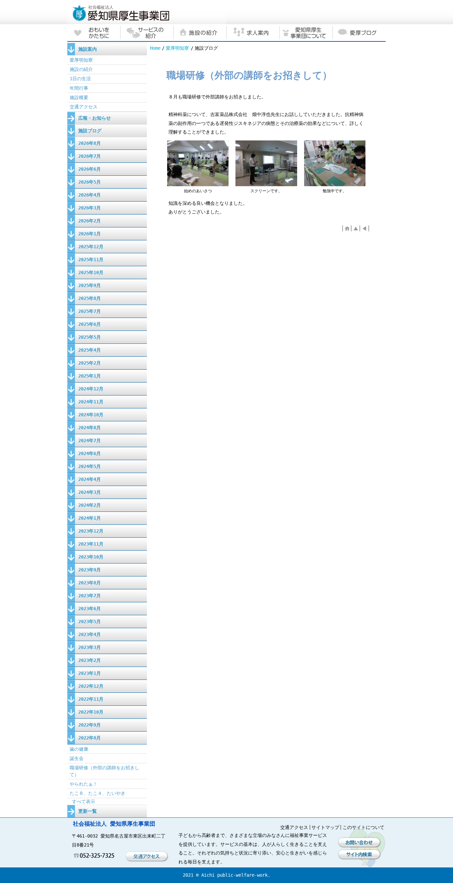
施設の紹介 (81, 69)
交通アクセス (83, 106)
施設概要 (79, 97)
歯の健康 (79, 749)
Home (155, 48)
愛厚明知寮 (177, 48)
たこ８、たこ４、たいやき (97, 793)
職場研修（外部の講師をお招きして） (104, 771)
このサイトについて (363, 827)
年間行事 (79, 88)
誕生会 (77, 758)
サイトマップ (325, 827)
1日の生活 (80, 78)
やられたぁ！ (83, 784)
